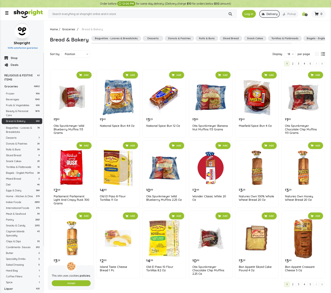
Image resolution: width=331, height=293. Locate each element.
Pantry (23, 219)
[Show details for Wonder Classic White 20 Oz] (210, 168)
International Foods (23, 208)
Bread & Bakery (23, 121)
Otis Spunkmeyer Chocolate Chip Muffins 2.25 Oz (208, 270)
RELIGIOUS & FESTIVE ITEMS (22, 77)
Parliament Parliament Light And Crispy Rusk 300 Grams (71, 200)
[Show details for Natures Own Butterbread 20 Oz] (72, 238)
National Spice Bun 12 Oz (163, 125)
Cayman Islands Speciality (23, 233)
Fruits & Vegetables (23, 105)
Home (54, 29)
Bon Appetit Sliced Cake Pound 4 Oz (255, 268)
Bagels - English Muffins (23, 172)
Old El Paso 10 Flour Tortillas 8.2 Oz (159, 268)
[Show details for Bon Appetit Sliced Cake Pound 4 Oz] (257, 238)
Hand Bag (23, 270)
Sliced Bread (23, 155)
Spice (23, 282)
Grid (317, 54)
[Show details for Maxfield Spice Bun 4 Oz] (257, 97)
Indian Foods (23, 202)
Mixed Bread (23, 178)
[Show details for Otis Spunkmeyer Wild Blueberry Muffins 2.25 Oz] (164, 168)
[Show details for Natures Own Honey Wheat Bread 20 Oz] (303, 168)
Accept (71, 283)
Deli (23, 184)
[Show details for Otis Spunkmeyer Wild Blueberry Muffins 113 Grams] (72, 97)
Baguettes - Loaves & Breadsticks (23, 130)
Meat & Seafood (23, 213)
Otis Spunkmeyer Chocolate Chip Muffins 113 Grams (301, 129)
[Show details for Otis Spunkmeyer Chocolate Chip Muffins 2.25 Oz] (210, 238)
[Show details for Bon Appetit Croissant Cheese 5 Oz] (303, 238)
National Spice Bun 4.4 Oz (117, 125)
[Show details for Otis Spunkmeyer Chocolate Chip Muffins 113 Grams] (303, 97)
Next (316, 63)
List (323, 54)
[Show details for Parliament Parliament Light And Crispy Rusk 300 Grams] (72, 168)
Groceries (22, 86)
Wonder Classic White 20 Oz (209, 198)
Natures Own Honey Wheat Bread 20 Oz (299, 198)
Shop (14, 58)
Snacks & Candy (23, 225)
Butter (23, 253)
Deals (14, 65)
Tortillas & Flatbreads (23, 167)
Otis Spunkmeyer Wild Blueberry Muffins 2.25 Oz (164, 198)
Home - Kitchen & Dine (23, 196)
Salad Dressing (23, 264)
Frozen (23, 93)
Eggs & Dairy (23, 190)
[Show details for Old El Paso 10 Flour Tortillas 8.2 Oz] (164, 238)
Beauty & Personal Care (23, 113)
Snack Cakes (23, 161)
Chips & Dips (23, 241)
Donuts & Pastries (23, 143)
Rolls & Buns (23, 149)
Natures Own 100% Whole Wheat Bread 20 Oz (256, 198)
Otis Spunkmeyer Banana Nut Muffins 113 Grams (210, 127)
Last (322, 63)
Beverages (23, 99)
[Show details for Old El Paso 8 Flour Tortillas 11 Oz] (118, 168)
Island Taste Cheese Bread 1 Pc (113, 268)
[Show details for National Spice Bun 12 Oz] (164, 97)
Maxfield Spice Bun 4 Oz (255, 125)
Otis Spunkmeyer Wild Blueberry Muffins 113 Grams (69, 129)
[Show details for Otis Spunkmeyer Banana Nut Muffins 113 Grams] (210, 97)
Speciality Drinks (23, 258)
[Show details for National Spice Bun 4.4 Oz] (118, 97)
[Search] (230, 14)
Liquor (22, 288)
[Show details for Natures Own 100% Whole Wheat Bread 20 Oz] (257, 168)
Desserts (23, 137)
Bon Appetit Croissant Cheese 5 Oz (300, 268)
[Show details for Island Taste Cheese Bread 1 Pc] (118, 238)
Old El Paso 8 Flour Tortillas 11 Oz (113, 198)
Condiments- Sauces (23, 247)
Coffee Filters (23, 276)
